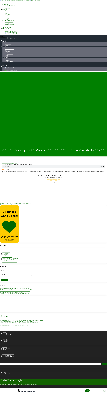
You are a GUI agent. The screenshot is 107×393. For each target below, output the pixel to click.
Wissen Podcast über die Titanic (9, 262)
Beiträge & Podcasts (8, 20)
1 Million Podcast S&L (7, 257)
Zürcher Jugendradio (32, 384)
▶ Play (87, 390)
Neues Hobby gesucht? (10, 5)
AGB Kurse (5, 341)
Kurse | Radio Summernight (8, 163)
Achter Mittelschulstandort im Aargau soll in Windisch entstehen (14, 288)
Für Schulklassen (6, 348)
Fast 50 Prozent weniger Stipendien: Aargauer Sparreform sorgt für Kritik (16, 289)
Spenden (4, 25)
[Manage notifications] (104, 391)
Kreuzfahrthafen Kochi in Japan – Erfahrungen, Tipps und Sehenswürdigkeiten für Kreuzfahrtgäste (21, 320)
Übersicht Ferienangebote (8, 354)
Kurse (16, 163)
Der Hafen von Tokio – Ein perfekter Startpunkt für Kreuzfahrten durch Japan (17, 323)
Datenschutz (8, 366)
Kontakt (6, 19)
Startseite (5, 2)
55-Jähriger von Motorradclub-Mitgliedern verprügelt (11, 292)
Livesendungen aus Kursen (8, 356)
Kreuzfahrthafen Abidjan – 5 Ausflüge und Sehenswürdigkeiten (14, 325)
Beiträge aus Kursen (9, 24)
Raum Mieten (5, 375)
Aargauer (25, 384)
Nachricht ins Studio (6, 334)
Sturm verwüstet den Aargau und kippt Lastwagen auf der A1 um (14, 293)
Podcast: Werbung (6, 252)
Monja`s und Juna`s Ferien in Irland (10, 258)
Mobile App (4, 339)
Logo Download (6, 373)
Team (6, 13)
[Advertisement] (32, 192)
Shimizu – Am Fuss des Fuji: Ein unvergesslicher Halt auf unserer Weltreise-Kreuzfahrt (19, 322)
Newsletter (4, 372)
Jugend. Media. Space (9, 12)
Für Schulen (5, 28)
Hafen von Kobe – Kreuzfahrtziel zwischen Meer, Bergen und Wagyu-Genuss (17, 321)
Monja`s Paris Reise (6, 260)
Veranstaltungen (7, 27)
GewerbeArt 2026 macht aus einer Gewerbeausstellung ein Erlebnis (15, 291)
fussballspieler (5, 255)
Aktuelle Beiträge (9, 22)
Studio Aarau (10, 17)
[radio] (48, 179)
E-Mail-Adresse (4, 270)
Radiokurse (7, 8)
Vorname (3, 274)
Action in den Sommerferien (8, 259)
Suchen (104, 364)
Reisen (4, 316)
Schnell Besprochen (6, 253)
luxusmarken (5, 254)
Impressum (2, 366)
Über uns (4, 9)
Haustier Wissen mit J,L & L (8, 250)
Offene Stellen (8, 7)
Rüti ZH (9, 18)
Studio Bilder (8, 14)
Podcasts (7, 23)
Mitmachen (5, 4)
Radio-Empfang (5, 340)
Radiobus (9, 15)
